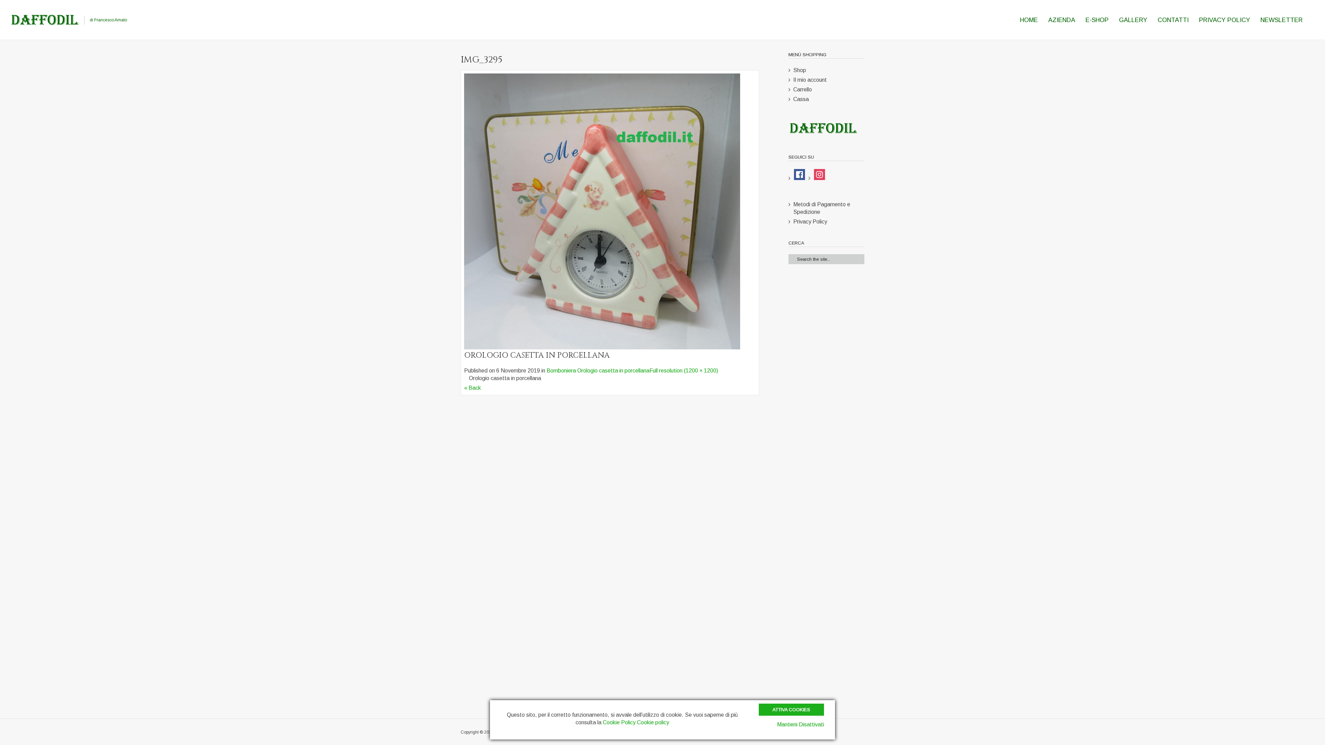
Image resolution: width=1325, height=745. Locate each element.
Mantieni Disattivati (800, 724)
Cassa (801, 99)
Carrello (802, 89)
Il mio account (810, 80)
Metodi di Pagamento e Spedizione (821, 208)
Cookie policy (653, 722)
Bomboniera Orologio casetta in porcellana (598, 371)
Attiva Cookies (791, 709)
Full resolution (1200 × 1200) (683, 371)
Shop (799, 70)
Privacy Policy (810, 222)
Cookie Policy (619, 722)
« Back (472, 388)
